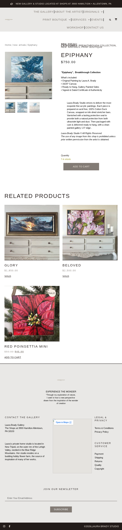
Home (8, 45)
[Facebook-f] (9, 526)
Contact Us (94, 27)
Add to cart (81, 166)
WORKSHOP (75, 27)
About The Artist (68, 11)
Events (97, 19)
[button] (110, 19)
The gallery (43, 11)
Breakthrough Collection (97, 45)
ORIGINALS (91, 11)
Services (79, 19)
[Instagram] (4, 526)
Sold (7, 276)
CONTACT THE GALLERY (22, 417)
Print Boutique (55, 19)
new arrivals (19, 45)
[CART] (114, 19)
